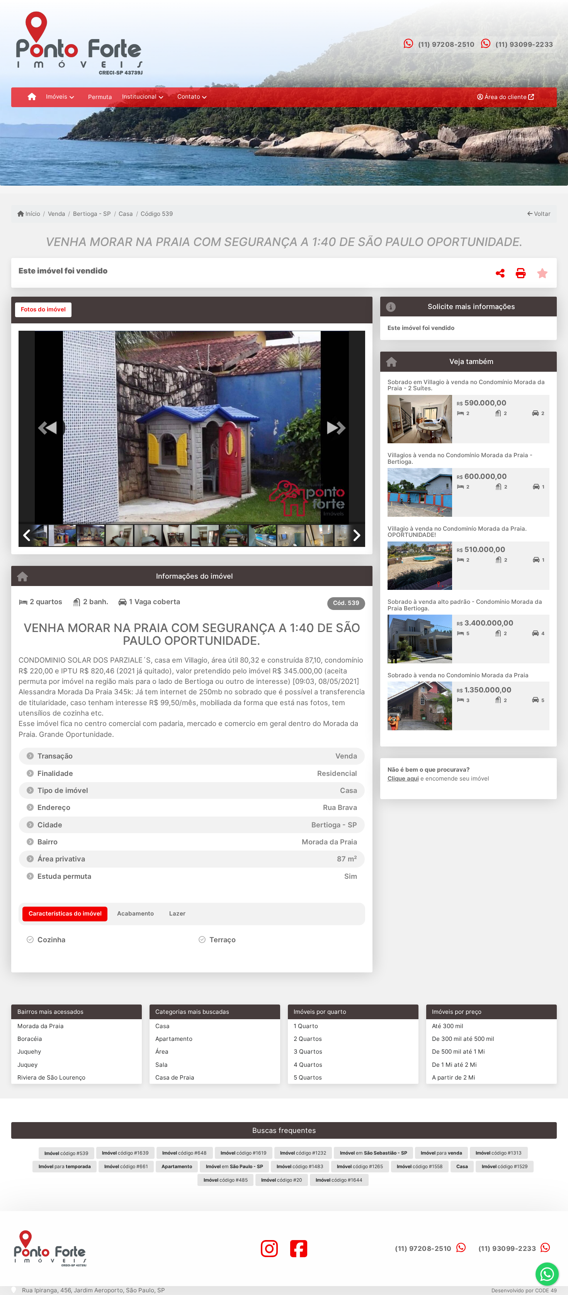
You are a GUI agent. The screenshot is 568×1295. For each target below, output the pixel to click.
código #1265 (360, 1166)
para (441, 1153)
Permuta (100, 97)
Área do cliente (505, 97)
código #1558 (420, 1166)
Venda (56, 213)
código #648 (184, 1153)
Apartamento (173, 1038)
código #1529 (505, 1166)
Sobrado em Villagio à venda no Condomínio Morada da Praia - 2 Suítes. (466, 385)
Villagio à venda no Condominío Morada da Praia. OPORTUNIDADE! (457, 532)
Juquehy (29, 1051)
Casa (126, 213)
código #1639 (125, 1153)
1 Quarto (306, 1026)
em (373, 1153)
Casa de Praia (174, 1077)
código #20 (281, 1180)
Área (161, 1051)
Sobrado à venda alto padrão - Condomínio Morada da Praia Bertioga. (465, 605)
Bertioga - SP (92, 213)
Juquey (27, 1064)
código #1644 (339, 1180)
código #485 (226, 1180)
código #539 (66, 1153)
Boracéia (29, 1038)
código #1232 (303, 1153)
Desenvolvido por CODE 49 (524, 1290)
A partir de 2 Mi (453, 1077)
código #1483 (300, 1166)
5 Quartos (308, 1077)
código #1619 (244, 1153)
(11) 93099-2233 (524, 44)
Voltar (541, 213)
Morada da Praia (40, 1026)
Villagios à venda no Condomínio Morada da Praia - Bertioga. (460, 458)
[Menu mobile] (32, 97)
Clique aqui (403, 778)
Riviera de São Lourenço (51, 1077)
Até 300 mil (447, 1026)
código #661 (126, 1166)
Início (32, 213)
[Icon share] (269, 1249)
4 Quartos (308, 1064)
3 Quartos (308, 1051)
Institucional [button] (139, 96)
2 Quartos (308, 1038)
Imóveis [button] (56, 96)
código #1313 (499, 1153)
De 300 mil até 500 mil (463, 1038)
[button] (44, 428)
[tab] (43, 309)
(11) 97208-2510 (446, 44)
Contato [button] (188, 96)
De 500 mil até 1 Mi (458, 1051)
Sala (161, 1064)
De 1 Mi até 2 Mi (454, 1064)
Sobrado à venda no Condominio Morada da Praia (458, 675)
